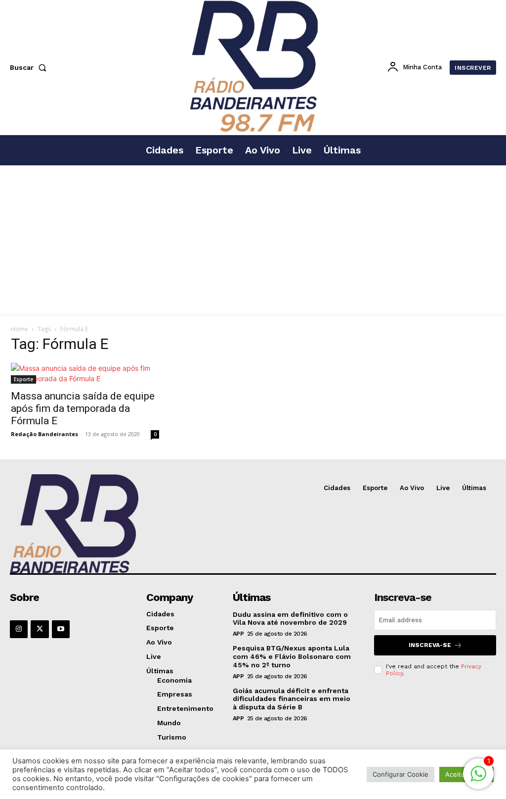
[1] (478, 779)
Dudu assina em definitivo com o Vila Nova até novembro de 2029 (290, 618)
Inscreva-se (430, 645)
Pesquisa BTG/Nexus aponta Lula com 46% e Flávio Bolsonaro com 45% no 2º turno (292, 656)
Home (19, 329)
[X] (39, 629)
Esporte (23, 379)
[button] (30, 67)
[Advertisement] (253, 239)
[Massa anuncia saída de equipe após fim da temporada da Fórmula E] (85, 373)
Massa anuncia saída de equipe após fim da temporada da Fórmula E (83, 408)
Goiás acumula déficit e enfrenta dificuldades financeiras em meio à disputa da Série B (291, 699)
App (238, 633)
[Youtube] (61, 629)
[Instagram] (19, 629)
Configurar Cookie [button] (400, 774)
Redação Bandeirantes (44, 434)
